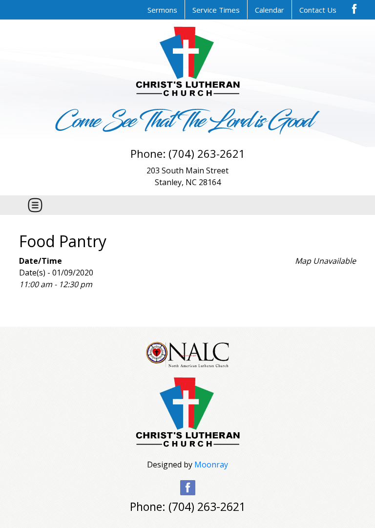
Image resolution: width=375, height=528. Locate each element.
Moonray (211, 464)
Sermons (162, 10)
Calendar (269, 10)
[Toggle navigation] (35, 205)
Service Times (216, 10)
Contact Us (317, 10)
